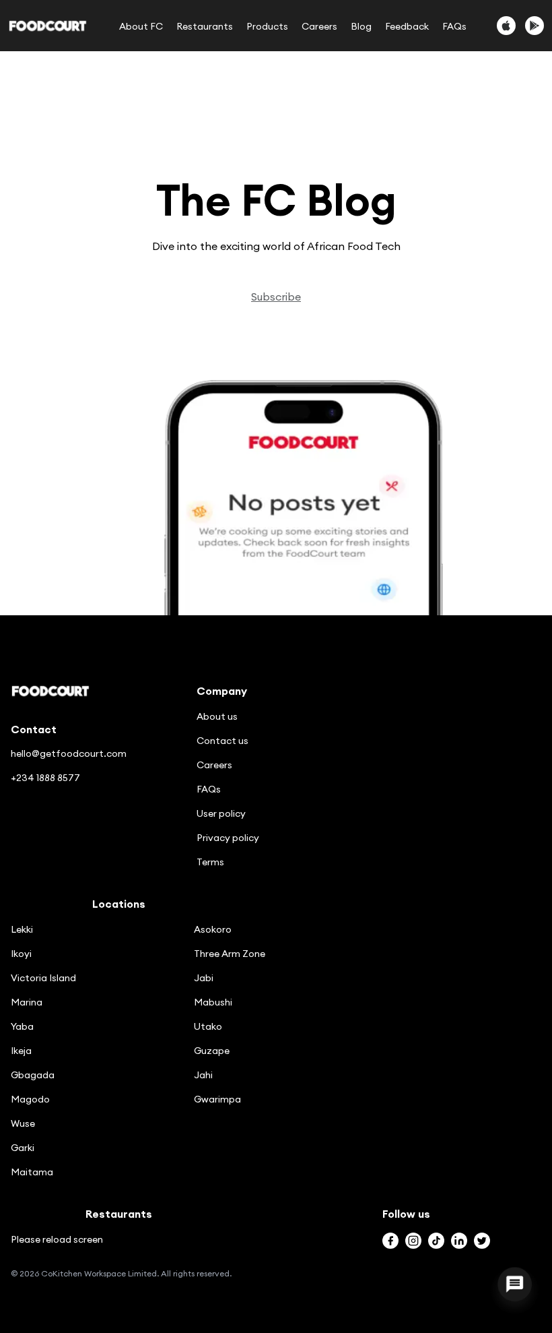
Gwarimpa (217, 1099)
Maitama (32, 1172)
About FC (141, 26)
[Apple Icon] (506, 25)
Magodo (30, 1099)
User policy (221, 813)
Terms (210, 862)
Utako (208, 1026)
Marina (26, 1002)
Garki (22, 1148)
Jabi (203, 978)
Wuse (23, 1123)
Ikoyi (21, 954)
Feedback (407, 26)
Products (267, 26)
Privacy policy (228, 838)
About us (217, 716)
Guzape (212, 1051)
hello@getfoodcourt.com (69, 753)
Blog (361, 26)
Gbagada (33, 1075)
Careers (319, 26)
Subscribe (276, 296)
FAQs (454, 26)
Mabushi (213, 1002)
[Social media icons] (390, 1241)
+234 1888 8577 (45, 778)
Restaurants (204, 26)
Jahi (203, 1075)
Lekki (22, 929)
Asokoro (213, 929)
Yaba (22, 1026)
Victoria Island (43, 978)
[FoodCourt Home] (48, 26)
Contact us (222, 741)
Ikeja (21, 1051)
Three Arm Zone (229, 954)
